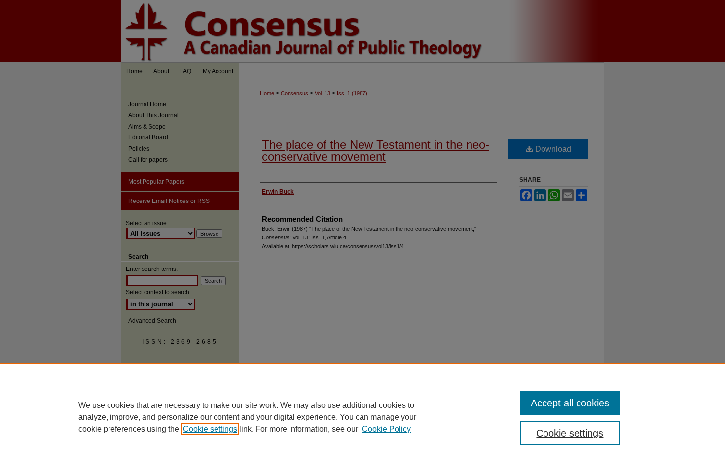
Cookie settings (210, 429)
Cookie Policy (386, 429)
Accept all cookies (570, 403)
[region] (362, 417)
